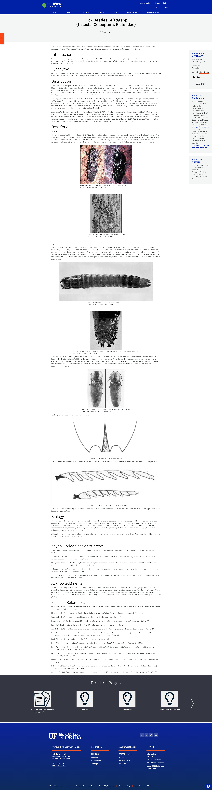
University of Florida (160, 3)
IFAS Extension (145, 3)
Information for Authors (152, 755)
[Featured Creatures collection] (42, 699)
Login (166, 7)
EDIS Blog (95, 754)
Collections (132, 12)
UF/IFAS (122, 757)
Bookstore (95, 757)
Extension (123, 767)
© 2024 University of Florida (60, 786)
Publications (153, 12)
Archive (91, 786)
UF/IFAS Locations (126, 754)
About (70, 12)
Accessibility (96, 760)
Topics (101, 12)
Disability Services (106, 786)
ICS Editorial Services (155, 763)
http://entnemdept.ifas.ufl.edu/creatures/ (200, 146)
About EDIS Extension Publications (155, 767)
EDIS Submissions (153, 759)
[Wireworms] (127, 699)
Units (115, 12)
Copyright (95, 763)
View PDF (200, 83)
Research (122, 763)
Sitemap (79, 786)
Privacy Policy (124, 786)
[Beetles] (85, 699)
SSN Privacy (151, 786)
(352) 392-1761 (59, 765)
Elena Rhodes (204, 72)
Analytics (138, 786)
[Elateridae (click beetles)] (169, 699)
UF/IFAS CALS (124, 760)
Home (55, 12)
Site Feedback (58, 763)
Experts (85, 12)
